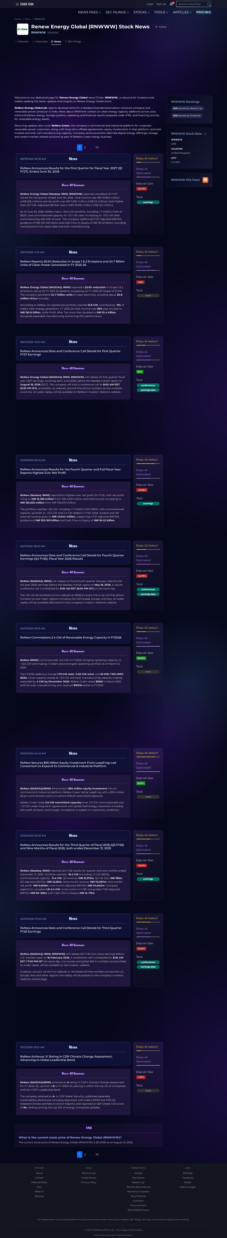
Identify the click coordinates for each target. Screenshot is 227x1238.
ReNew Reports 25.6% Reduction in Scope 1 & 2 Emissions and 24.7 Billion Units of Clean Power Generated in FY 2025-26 (72, 263)
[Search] (209, 4)
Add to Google (187, 1187)
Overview (23, 41)
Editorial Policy (39, 1182)
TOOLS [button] (159, 12)
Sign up (161, 3)
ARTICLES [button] (181, 12)
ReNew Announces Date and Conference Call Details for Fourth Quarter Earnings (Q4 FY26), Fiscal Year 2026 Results (72, 557)
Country (177, 149)
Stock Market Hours (138, 1210)
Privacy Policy (88, 1182)
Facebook (187, 1177)
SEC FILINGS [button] (116, 12)
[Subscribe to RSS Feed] (205, 180)
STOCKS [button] (140, 12)
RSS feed (187, 1173)
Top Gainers (138, 1177)
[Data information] (205, 133)
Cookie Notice (88, 1177)
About (39, 1173)
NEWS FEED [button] (88, 12)
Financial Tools (138, 1205)
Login (150, 3)
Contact (39, 1177)
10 (97, 147)
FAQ (39, 1187)
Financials (41, 41)
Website (176, 140)
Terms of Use (89, 1173)
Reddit (187, 1182)
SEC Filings (74, 41)
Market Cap (138, 1182)
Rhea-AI (39, 1191)
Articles (138, 1173)
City (173, 158)
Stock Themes (138, 1196)
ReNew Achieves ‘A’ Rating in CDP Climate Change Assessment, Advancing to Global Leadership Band (66, 1058)
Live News (138, 1200)
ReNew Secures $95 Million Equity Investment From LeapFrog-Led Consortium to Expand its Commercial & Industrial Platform (68, 764)
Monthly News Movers (138, 1187)
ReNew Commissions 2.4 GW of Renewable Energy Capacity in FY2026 (70, 637)
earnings (148, 202)
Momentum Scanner (138, 1191)
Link (173, 144)
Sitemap (39, 1196)
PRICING (203, 12)
